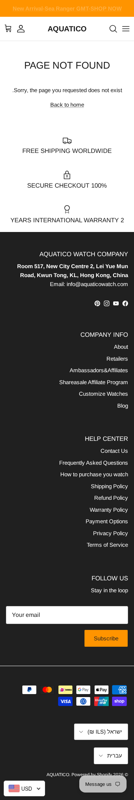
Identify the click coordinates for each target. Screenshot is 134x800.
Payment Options (107, 521)
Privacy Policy (110, 533)
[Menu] (126, 29)
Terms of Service (107, 545)
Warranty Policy (109, 509)
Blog (122, 405)
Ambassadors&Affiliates (99, 370)
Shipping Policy (109, 486)
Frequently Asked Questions (93, 462)
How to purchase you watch (94, 474)
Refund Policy (111, 498)
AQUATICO (58, 774)
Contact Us (114, 451)
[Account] (24, 29)
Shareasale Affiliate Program (93, 382)
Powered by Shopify (91, 774)
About (121, 346)
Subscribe (106, 638)
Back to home (67, 104)
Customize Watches (103, 393)
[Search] (109, 29)
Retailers (117, 358)
